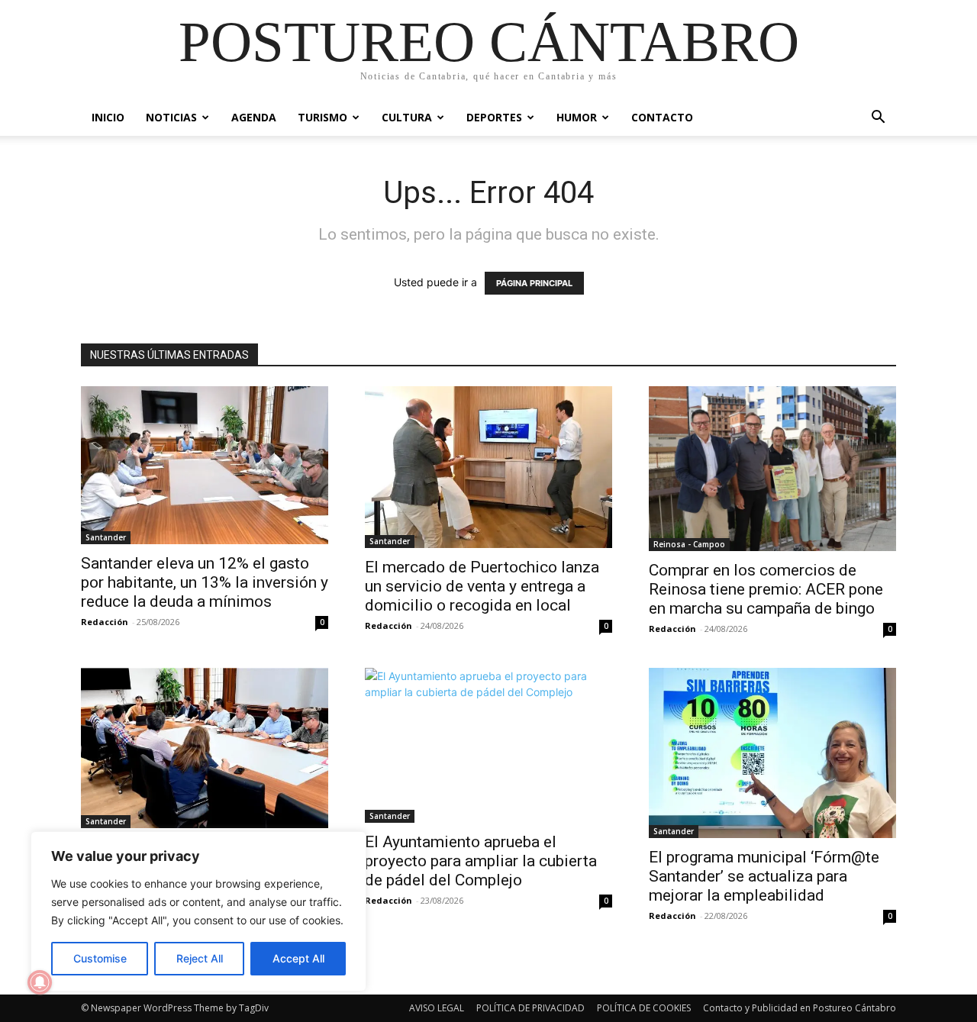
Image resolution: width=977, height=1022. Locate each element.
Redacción (104, 621)
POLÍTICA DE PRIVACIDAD (530, 1007)
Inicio (108, 117)
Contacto (662, 117)
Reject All (199, 958)
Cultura (407, 117)
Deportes (494, 117)
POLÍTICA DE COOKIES (644, 1007)
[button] (877, 118)
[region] (198, 911)
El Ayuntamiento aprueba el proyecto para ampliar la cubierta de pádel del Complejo (481, 861)
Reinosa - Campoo (689, 544)
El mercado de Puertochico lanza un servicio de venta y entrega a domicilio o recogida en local (482, 586)
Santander (105, 537)
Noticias (171, 117)
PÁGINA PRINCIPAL (534, 283)
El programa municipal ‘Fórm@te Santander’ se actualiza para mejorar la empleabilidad (764, 876)
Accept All (298, 958)
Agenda (253, 117)
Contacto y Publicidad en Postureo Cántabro (799, 1007)
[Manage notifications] (39, 982)
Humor (576, 117)
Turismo (322, 117)
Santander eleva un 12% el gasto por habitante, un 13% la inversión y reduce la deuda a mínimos (204, 582)
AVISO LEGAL (436, 1007)
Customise (100, 958)
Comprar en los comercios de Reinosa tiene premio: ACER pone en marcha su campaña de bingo (766, 589)
